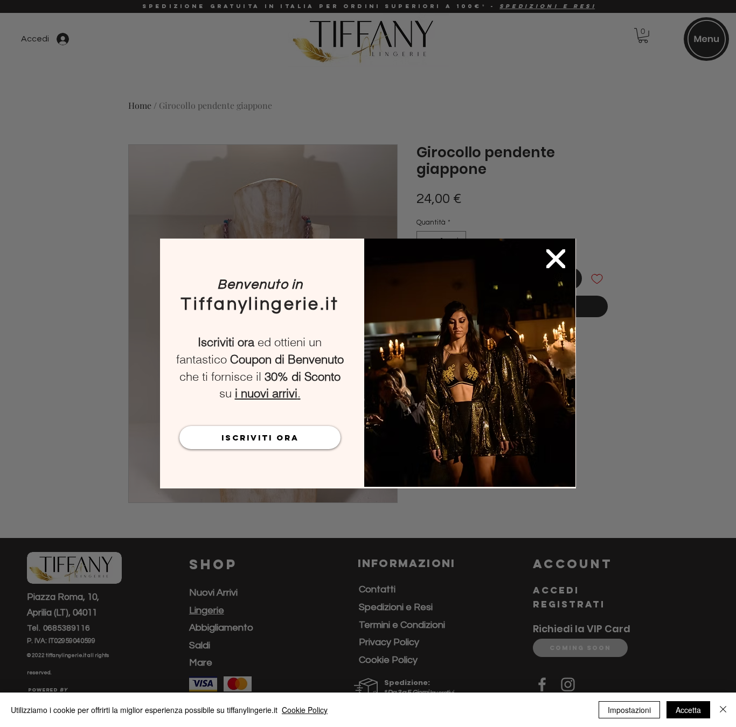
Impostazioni (629, 709)
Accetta (688, 709)
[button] (555, 258)
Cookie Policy (305, 709)
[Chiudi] (723, 709)
